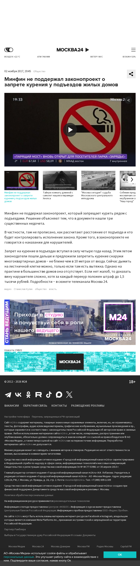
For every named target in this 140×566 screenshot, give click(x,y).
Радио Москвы (105, 546)
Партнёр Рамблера (15, 529)
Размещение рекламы (87, 406)
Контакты (59, 406)
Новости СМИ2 (13, 350)
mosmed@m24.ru (74, 480)
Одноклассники (28, 394)
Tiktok (48, 394)
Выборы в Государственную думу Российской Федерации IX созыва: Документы (50, 535)
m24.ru (14, 422)
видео (7, 289)
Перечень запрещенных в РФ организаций (56, 417)
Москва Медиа (17, 546)
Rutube (38, 394)
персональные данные (19, 557)
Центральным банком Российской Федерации (30, 510)
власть (53, 289)
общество (41, 289)
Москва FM (83, 546)
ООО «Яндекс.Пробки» (115, 510)
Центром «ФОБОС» (59, 507)
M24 (24, 382)
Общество (39, 71)
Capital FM (126, 546)
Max (59, 394)
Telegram (8, 394)
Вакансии (11, 406)
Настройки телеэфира (17, 417)
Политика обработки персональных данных (28, 495)
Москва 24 (70, 50)
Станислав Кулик (23, 289)
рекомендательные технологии (72, 501)
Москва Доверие (60, 546)
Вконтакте (18, 394)
